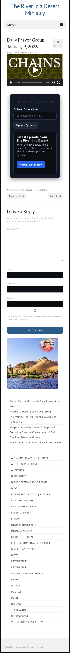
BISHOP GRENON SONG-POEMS (29, 482)
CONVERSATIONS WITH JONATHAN (30, 494)
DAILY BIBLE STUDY (22, 500)
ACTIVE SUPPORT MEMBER (26, 464)
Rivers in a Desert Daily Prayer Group (31, 411)
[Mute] (53, 82)
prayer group (24, 190)
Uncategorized (19, 616)
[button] (35, 70)
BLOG (14, 488)
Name (10, 269)
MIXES (14, 555)
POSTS (15, 597)
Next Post (55, 196)
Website (11, 298)
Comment (12, 229)
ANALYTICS (17, 470)
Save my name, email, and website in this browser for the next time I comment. (35, 318)
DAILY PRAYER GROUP (23, 506)
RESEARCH (17, 603)
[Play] (11, 82)
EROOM (15, 518)
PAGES (14, 579)
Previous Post (16, 196)
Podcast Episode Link (25, 109)
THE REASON (18, 609)
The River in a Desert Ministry (35, 9)
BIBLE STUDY (18, 476)
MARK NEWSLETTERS (23, 549)
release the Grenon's (38, 190)
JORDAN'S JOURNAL (22, 536)
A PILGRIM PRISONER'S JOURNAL (29, 457)
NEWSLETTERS (19, 561)
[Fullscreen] (58, 82)
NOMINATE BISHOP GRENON (27, 573)
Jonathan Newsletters (23, 524)
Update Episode (25, 125)
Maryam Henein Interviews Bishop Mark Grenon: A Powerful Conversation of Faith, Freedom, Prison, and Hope (33, 432)
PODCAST (16, 585)
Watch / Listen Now (30, 164)
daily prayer (13, 190)
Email (10, 283)
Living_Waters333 (19, 52)
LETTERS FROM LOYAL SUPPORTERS (31, 543)
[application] (35, 70)
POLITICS (16, 591)
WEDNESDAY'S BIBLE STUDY (27, 622)
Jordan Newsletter (21, 530)
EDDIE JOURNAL (20, 512)
